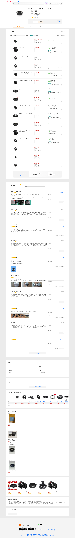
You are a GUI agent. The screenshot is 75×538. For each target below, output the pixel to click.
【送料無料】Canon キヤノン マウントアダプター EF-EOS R (25, 155)
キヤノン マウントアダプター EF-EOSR (24, 105)
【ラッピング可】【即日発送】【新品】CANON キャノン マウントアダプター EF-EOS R (25, 64)
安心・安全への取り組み (51, 529)
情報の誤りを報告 (64, 362)
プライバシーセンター (29, 535)
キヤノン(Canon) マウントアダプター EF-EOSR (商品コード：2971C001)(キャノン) (25, 163)
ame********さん (62, 226)
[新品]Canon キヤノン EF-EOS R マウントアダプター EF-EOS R (25, 81)
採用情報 (43, 535)
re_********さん (62, 257)
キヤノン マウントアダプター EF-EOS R (24, 97)
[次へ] (66, 400)
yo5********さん (62, 210)
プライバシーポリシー (24, 535)
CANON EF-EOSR (21, 47)
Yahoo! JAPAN (35, 534)
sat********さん (62, 292)
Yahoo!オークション (41, 534)
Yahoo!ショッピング (30, 534)
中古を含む (36, 35)
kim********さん (62, 192)
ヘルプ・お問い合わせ (46, 535)
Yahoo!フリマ (46, 534)
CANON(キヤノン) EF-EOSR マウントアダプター (25, 113)
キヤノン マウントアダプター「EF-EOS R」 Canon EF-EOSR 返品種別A (26, 131)
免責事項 (40, 535)
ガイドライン (37, 535)
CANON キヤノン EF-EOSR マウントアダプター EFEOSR (25, 89)
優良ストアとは (40, 529)
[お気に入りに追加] (61, 43)
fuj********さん (62, 308)
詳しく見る (58, 21)
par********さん (62, 339)
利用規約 (34, 535)
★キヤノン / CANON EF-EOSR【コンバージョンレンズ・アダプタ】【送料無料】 (25, 56)
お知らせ (39, 530)
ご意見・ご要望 (52, 535)
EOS (28, 7)
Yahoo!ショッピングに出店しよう (52, 530)
